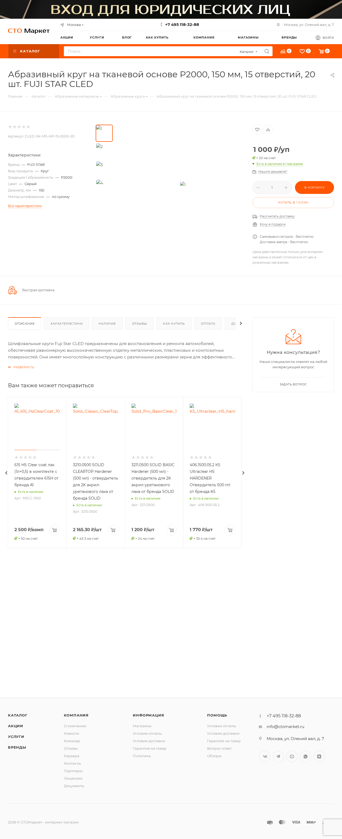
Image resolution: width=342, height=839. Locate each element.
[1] (183, 185)
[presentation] (6, 473)
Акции (15, 726)
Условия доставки (149, 741)
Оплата (208, 323)
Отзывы (139, 323)
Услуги (16, 736)
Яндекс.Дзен (319, 756)
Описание (24, 323)
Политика (142, 756)
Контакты (72, 763)
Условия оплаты (147, 733)
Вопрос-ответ (219, 748)
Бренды (17, 747)
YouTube (292, 756)
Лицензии (73, 778)
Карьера (71, 756)
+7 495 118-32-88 (182, 24)
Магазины (142, 726)
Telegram (278, 756)
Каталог (18, 715)
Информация (148, 715)
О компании (75, 726)
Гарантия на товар (149, 748)
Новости (71, 733)
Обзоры (214, 756)
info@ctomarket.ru (285, 726)
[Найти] (267, 51)
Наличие (107, 323)
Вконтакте (264, 756)
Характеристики (66, 323)
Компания (76, 715)
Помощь (217, 715)
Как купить (174, 323)
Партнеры (73, 771)
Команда (72, 741)
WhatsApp (305, 756)
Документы (74, 786)
